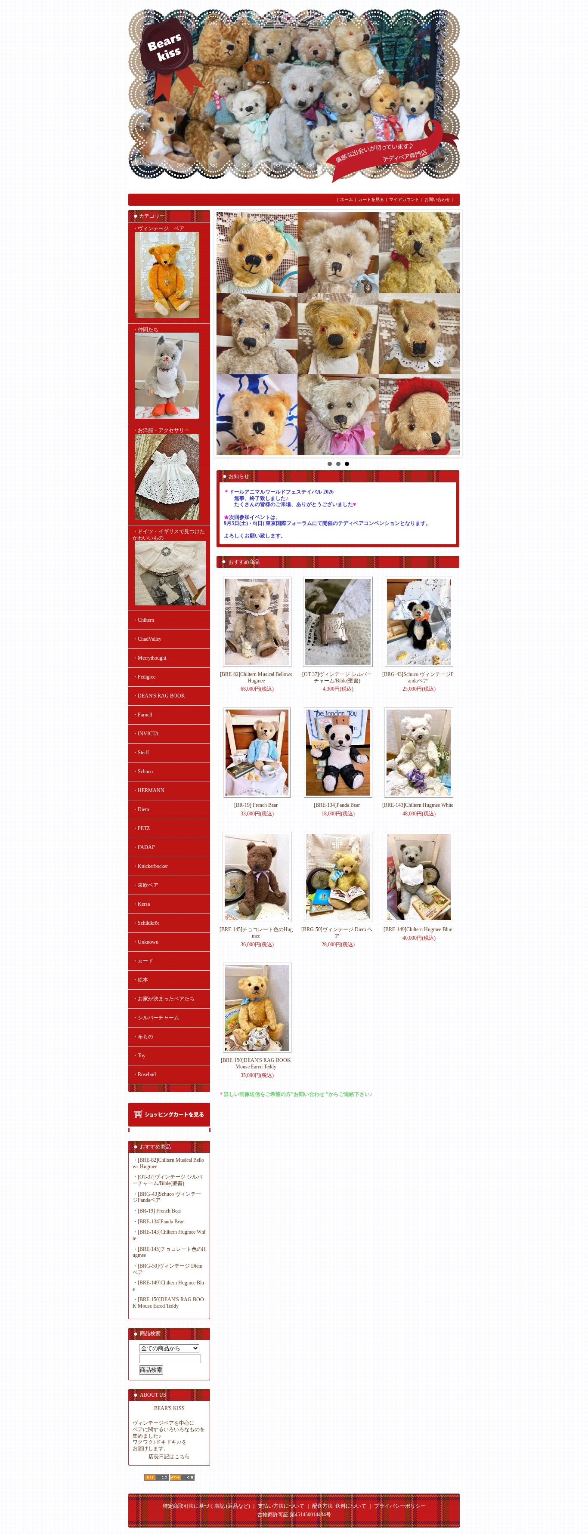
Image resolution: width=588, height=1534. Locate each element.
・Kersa (141, 904)
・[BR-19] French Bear (157, 1211)
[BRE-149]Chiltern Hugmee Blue (418, 929)
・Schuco (143, 772)
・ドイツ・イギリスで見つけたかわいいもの (169, 534)
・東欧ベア (145, 885)
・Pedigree (144, 677)
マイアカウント (404, 199)
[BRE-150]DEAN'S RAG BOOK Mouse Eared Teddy (256, 1063)
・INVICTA (146, 734)
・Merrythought (149, 658)
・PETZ (141, 828)
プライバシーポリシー (400, 1506)
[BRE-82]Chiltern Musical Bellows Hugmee (256, 677)
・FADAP (144, 847)
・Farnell (142, 715)
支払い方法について (281, 1506)
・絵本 (140, 980)
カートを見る (371, 199)
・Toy (139, 1056)
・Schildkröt (146, 923)
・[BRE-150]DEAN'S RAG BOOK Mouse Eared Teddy (168, 1302)
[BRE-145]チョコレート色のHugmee (256, 932)
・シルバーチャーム (156, 1018)
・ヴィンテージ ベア (158, 228)
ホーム (346, 199)
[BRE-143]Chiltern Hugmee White (417, 805)
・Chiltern (143, 620)
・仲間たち (145, 330)
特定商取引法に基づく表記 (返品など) (206, 1506)
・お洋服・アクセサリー (161, 430)
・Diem (141, 809)
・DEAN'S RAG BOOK (159, 696)
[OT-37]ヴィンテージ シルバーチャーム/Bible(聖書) (337, 677)
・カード (143, 961)
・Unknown (145, 942)
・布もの (143, 1037)
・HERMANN (148, 790)
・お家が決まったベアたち (164, 999)
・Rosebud (144, 1074)
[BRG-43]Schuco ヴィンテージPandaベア (418, 677)
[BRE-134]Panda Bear (337, 805)
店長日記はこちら (169, 1457)
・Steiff (141, 753)
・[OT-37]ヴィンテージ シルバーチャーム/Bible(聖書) (167, 1180)
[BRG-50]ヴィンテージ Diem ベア (336, 932)
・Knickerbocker (150, 866)
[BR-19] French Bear (256, 805)
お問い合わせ (437, 199)
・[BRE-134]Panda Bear (158, 1222)
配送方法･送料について (339, 1506)
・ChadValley (147, 639)
